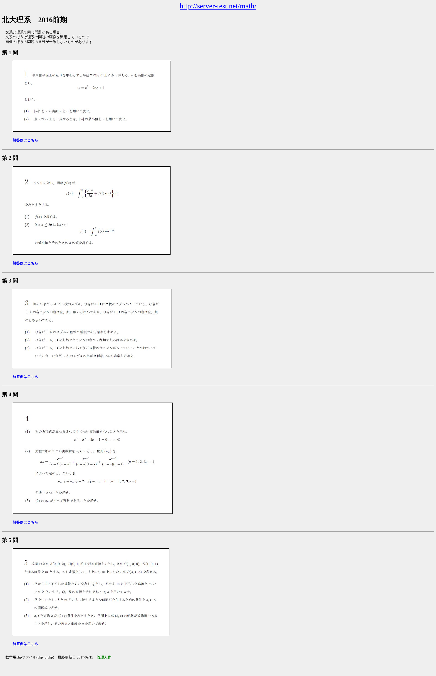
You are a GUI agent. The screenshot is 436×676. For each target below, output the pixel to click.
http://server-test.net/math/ (218, 6)
